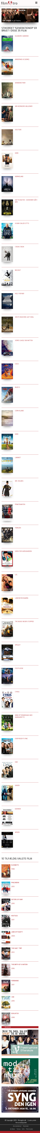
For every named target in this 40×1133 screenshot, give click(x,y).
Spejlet (18, 645)
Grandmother (20, 83)
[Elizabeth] (6, 865)
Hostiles (14, 916)
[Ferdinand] (6, 981)
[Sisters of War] (6, 900)
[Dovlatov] (6, 1013)
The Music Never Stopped (24, 622)
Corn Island (19, 411)
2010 (13, 903)
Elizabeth (15, 865)
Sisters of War (17, 900)
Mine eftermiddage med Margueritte (23, 716)
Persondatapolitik (21, 1122)
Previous (4, 14)
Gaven (17, 785)
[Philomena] (6, 883)
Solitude (18, 130)
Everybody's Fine (21, 739)
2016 (13, 968)
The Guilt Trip (16, 948)
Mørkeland (19, 177)
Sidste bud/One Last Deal (24, 317)
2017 (12, 920)
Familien (18, 528)
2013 (12, 887)
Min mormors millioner (23, 106)
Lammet (18, 458)
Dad (16, 762)
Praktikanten (20, 504)
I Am (12, 997)
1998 (13, 869)
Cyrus (17, 692)
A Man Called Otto (22, 223)
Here (16, 153)
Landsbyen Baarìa (21, 598)
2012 (13, 952)
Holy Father (19, 294)
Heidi (16, 434)
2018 (13, 1017)
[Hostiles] (6, 916)
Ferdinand (15, 981)
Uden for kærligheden (23, 551)
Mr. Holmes (19, 481)
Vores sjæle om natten (24, 340)
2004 (13, 936)
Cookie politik (32, 1120)
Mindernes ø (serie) (22, 59)
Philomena (15, 883)
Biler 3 (17, 387)
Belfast (18, 270)
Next (36, 14)
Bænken (18, 809)
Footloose (19, 668)
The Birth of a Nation (19, 965)
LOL (16, 575)
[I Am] (6, 997)
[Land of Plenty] (6, 932)
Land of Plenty (17, 932)
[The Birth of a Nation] (6, 965)
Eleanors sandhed (22, 36)
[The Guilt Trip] (6, 948)
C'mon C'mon (19, 247)
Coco (17, 364)
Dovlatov (15, 1013)
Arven (17, 832)
